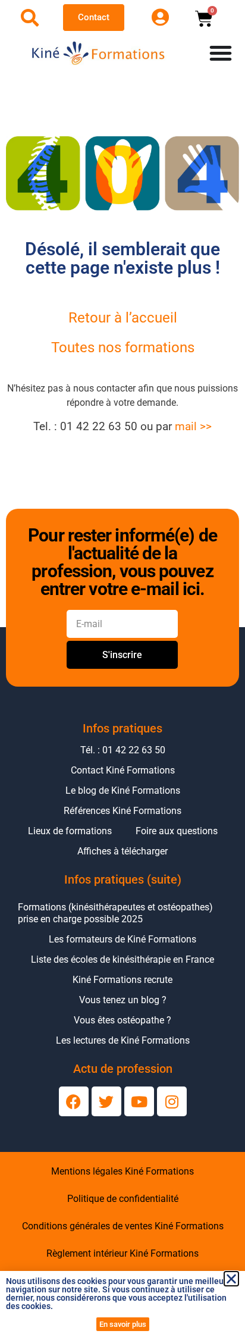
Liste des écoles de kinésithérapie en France (122, 959)
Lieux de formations (70, 831)
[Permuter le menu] (221, 53)
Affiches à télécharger (122, 851)
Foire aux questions (177, 831)
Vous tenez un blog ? (123, 1000)
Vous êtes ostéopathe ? (122, 1020)
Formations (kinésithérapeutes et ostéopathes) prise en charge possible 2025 (115, 913)
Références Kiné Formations (122, 810)
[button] (231, 1278)
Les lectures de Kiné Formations (123, 1040)
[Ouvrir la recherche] (30, 18)
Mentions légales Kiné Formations (122, 1171)
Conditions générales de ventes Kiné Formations (123, 1226)
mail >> (193, 426)
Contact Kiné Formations (123, 770)
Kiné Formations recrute (122, 979)
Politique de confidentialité (122, 1198)
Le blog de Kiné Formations (122, 790)
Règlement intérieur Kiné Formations (122, 1253)
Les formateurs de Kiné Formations (122, 939)
